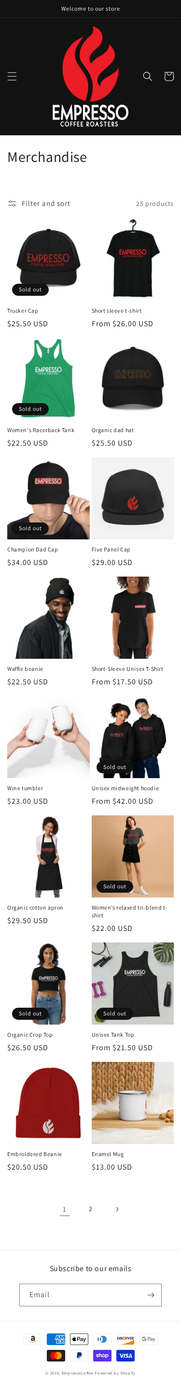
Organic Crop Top (30, 1034)
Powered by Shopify (115, 1373)
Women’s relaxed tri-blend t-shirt (130, 911)
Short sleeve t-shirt (117, 310)
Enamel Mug (108, 1154)
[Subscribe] (150, 1295)
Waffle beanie (25, 668)
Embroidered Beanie (34, 1154)
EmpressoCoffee (78, 1373)
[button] (12, 76)
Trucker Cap (23, 310)
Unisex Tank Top (113, 1034)
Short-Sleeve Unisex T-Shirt (128, 668)
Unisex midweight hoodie (125, 788)
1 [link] (65, 1209)
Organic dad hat (113, 430)
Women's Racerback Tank (40, 430)
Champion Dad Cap (32, 549)
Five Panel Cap (111, 549)
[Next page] (116, 1209)
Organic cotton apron (35, 907)
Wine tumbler (25, 788)
